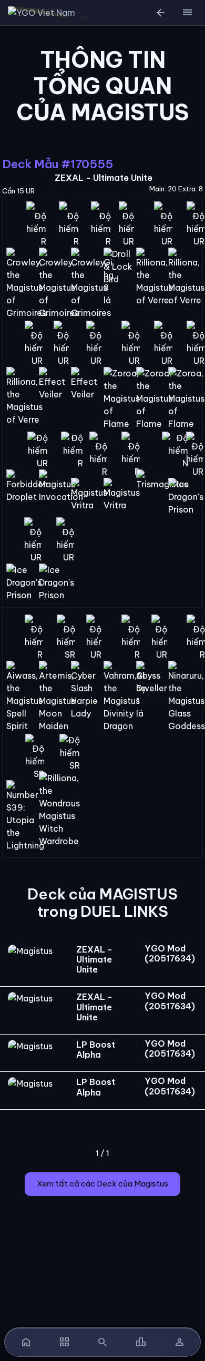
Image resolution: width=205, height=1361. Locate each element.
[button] (187, 13)
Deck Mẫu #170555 (57, 164)
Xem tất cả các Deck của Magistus (102, 1184)
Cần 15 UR (18, 191)
